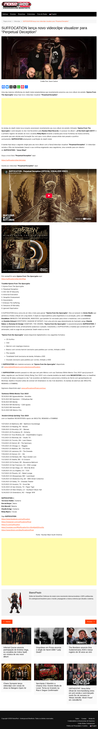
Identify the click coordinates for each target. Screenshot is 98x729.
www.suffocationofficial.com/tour (33, 388)
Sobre (77, 718)
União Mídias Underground (86, 723)
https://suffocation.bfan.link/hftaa (13, 279)
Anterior (8, 622)
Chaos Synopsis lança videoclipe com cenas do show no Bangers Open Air (14, 685)
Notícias (5, 14)
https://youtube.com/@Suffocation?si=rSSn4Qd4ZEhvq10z (22, 527)
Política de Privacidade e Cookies (77, 726)
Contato (83, 718)
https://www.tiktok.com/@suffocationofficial (17, 530)
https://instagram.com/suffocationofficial (16, 522)
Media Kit (92, 718)
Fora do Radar (42, 14)
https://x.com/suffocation (10, 525)
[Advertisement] (49, 111)
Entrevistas (31, 14)
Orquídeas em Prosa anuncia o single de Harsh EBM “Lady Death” (48, 649)
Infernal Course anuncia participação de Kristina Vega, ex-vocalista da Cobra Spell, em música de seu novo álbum (16, 652)
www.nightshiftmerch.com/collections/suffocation (22, 367)
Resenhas (21, 14)
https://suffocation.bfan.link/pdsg (13, 160)
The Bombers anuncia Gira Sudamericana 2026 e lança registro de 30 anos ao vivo (81, 649)
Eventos (13, 14)
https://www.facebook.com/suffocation (15, 519)
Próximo (89, 622)
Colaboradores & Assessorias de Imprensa (81, 721)
